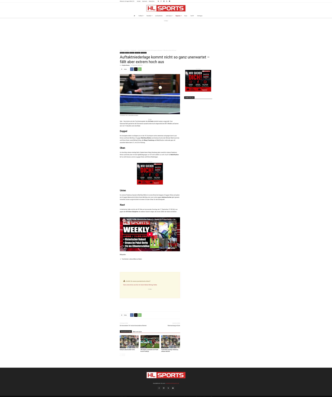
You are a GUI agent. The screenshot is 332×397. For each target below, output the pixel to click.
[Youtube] (169, 1)
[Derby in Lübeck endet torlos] (129, 341)
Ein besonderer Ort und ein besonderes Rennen (133, 325)
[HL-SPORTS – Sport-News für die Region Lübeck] (166, 8)
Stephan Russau (126, 65)
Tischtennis (133, 50)
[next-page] (124, 355)
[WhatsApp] (140, 69)
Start (121, 50)
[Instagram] (164, 1)
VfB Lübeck (143, 347)
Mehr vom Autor (137, 331)
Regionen (122, 52)
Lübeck (127, 52)
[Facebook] (161, 1)
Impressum (144, 1)
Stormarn (132, 52)
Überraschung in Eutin (174, 325)
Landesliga (122, 347)
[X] (166, 1)
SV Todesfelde (165, 347)
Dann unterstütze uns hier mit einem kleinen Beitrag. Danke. (140, 285)
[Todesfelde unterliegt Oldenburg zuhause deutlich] (170, 341)
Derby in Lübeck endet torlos (127, 349)
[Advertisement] (166, 35)
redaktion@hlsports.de (172, 383)
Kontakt (138, 1)
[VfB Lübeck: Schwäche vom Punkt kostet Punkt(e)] (149, 341)
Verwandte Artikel (126, 331)
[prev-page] (121, 355)
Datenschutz (151, 1)
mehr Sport (126, 50)
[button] (158, 1)
